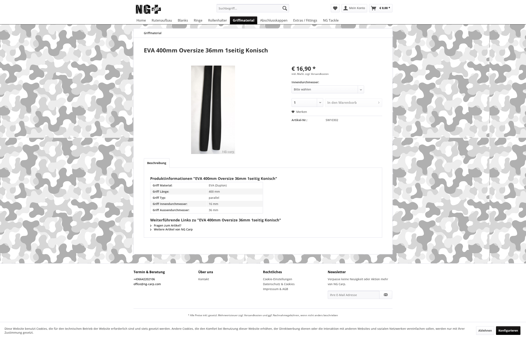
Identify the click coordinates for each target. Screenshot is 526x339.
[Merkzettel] (335, 8)
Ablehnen (485, 330)
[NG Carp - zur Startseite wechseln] (155, 9)
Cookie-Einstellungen (277, 279)
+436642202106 (144, 279)
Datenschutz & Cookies (279, 284)
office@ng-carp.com (147, 284)
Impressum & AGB (275, 289)
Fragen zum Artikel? (167, 225)
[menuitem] (253, 8)
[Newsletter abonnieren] (385, 295)
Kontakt (203, 279)
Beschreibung (156, 163)
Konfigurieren (508, 330)
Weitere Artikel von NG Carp (173, 229)
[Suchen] (284, 8)
